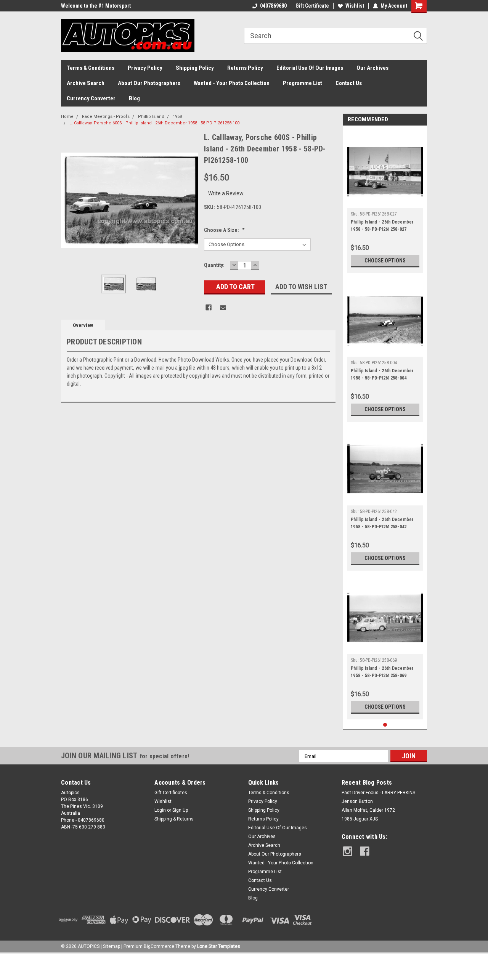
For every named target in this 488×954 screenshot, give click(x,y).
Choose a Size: (224, 230)
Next (190, 200)
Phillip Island (151, 116)
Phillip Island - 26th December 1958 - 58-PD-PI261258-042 (382, 523)
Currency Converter (91, 98)
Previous (68, 200)
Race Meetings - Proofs (106, 116)
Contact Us (349, 83)
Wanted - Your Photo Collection (232, 83)
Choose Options (385, 260)
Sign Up (180, 810)
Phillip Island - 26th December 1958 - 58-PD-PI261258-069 (382, 672)
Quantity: (214, 265)
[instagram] (347, 851)
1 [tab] (385, 725)
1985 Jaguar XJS (360, 819)
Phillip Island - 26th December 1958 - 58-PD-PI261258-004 (382, 374)
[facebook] (364, 851)
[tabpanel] (385, 201)
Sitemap (111, 946)
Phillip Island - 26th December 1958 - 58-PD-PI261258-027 (382, 225)
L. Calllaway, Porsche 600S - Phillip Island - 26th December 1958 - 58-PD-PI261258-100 (154, 123)
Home (67, 116)
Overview (83, 325)
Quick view (385, 202)
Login (160, 810)
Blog (134, 98)
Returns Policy (245, 67)
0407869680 (273, 6)
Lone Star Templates (218, 946)
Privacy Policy (145, 67)
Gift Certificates (170, 792)
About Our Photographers (149, 83)
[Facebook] (208, 307)
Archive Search (85, 83)
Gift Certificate (312, 6)
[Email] (223, 307)
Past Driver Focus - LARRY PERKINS (378, 792)
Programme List (302, 83)
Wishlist (354, 6)
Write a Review (226, 193)
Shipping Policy (195, 67)
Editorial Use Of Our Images (309, 67)
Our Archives (372, 67)
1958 (177, 116)
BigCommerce (159, 946)
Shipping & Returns (174, 819)
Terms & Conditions (90, 67)
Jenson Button (357, 801)
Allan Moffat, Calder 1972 (368, 810)
